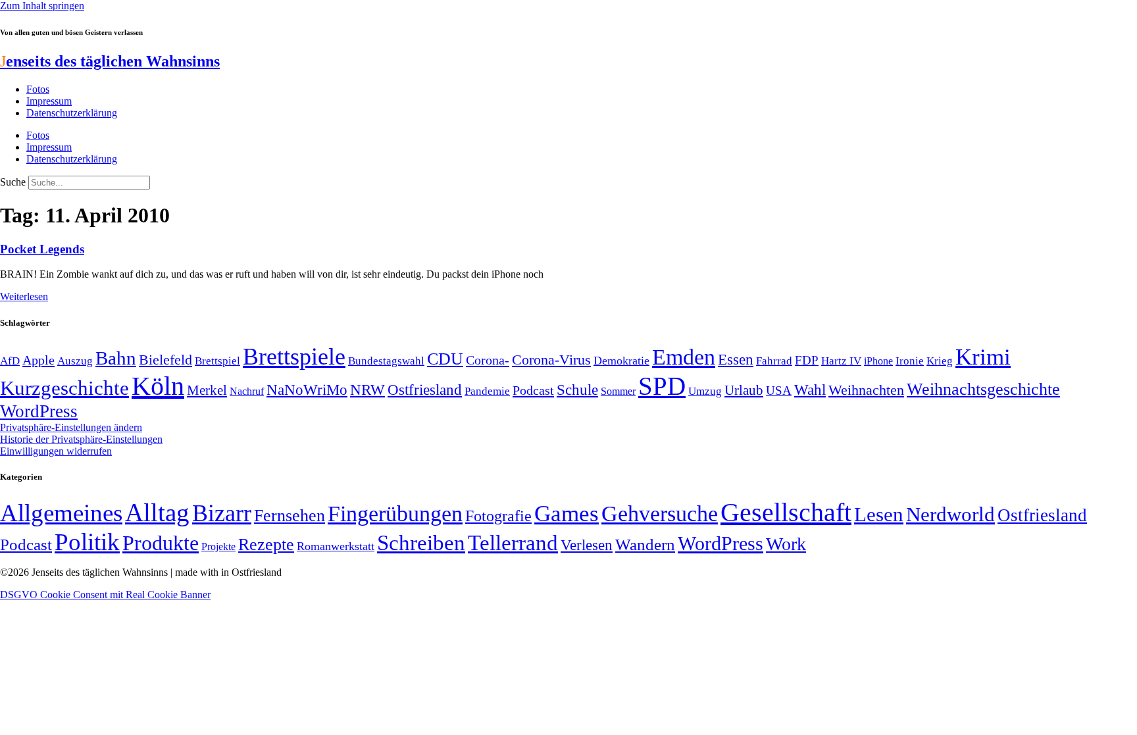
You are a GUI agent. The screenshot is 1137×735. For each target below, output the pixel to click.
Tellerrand (513, 543)
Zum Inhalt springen (42, 5)
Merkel (207, 390)
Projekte (218, 546)
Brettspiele (294, 356)
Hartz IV (841, 360)
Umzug (705, 391)
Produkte (160, 543)
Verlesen (587, 544)
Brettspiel (217, 361)
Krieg (939, 360)
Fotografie (498, 515)
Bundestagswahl (386, 361)
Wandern (645, 544)
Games (566, 513)
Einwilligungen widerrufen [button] (56, 451)
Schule (577, 389)
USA (779, 390)
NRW (367, 389)
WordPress (39, 411)
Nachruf (247, 391)
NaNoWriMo (306, 390)
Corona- (487, 360)
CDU (445, 358)
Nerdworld (950, 514)
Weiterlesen (24, 296)
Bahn (115, 357)
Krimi (983, 357)
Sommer (618, 391)
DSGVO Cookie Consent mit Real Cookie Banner (105, 594)
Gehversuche (659, 513)
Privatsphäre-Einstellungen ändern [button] (71, 427)
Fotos (37, 89)
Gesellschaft (785, 512)
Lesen (878, 514)
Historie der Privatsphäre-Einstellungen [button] (81, 439)
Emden (683, 357)
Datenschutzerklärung (71, 112)
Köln (158, 386)
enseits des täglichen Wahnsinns (110, 61)
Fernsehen (289, 515)
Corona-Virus (551, 359)
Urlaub (743, 390)
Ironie (910, 361)
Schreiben (421, 543)
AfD (10, 361)
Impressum (49, 101)
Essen (735, 359)
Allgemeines (61, 512)
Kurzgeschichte (64, 387)
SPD (662, 386)
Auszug (75, 360)
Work (786, 544)
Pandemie (487, 391)
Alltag (157, 512)
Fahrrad (774, 361)
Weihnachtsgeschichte (983, 389)
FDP (807, 360)
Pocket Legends (42, 249)
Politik (87, 541)
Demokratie (621, 360)
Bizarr (221, 513)
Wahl (810, 389)
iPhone (878, 361)
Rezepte (266, 544)
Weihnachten (866, 390)
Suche (13, 182)
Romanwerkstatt (335, 546)
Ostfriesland (425, 389)
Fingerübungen (395, 513)
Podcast (533, 390)
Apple (38, 360)
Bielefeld (165, 359)
